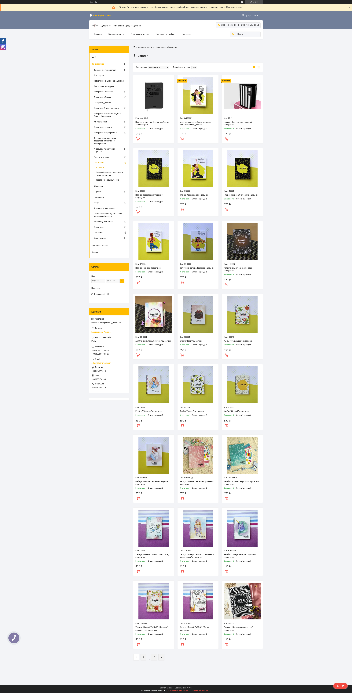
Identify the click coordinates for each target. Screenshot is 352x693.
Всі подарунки (114, 34)
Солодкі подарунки (102, 103)
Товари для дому (101, 157)
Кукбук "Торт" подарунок (191, 341)
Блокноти (100, 167)
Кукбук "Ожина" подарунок (192, 411)
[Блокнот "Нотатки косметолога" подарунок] (242, 601)
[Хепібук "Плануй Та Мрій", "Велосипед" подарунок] (153, 528)
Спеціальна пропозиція (104, 208)
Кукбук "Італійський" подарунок (238, 341)
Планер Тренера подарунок (147, 268)
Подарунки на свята (103, 127)
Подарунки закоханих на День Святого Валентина (107, 115)
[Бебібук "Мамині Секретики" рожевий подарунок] (198, 455)
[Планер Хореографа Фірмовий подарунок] (153, 168)
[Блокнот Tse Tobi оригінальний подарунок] (242, 95)
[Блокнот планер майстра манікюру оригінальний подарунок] (198, 95)
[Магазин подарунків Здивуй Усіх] (94, 25)
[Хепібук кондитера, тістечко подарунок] (153, 314)
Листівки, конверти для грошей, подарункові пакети (108, 214)
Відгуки (95, 252)
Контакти (186, 34)
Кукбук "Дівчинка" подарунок (148, 411)
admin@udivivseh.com (101, 363)
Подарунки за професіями (105, 133)
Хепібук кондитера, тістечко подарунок (153, 341)
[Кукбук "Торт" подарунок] (198, 314)
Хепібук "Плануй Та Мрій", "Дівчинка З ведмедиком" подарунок (197, 555)
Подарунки (99, 227)
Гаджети (97, 192)
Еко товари (99, 197)
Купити (138, 138)
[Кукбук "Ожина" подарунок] (198, 384)
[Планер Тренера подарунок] (153, 241)
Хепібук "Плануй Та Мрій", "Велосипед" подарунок (152, 555)
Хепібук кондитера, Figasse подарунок (197, 268)
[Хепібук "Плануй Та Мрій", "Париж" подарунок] (198, 601)
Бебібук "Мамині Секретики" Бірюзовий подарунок (241, 482)
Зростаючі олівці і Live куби (108, 180)
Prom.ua (189, 688)
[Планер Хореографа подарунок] (198, 168)
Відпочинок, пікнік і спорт (105, 70)
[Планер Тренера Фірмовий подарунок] (242, 168)
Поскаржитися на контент (178, 690)
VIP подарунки (100, 122)
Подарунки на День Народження (109, 81)
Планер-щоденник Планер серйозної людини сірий (152, 123)
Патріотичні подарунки (104, 86)
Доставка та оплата (140, 34)
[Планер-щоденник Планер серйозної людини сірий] (153, 95)
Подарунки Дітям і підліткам (106, 108)
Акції (94, 57)
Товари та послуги (145, 47)
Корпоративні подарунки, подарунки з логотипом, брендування (105, 141)
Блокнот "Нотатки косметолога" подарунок (238, 628)
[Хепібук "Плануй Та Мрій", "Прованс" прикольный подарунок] (153, 601)
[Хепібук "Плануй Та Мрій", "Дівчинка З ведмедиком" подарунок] (198, 528)
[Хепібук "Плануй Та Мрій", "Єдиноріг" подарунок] (242, 528)
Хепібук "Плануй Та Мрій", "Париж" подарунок (195, 628)
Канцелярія (161, 47)
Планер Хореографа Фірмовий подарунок (149, 196)
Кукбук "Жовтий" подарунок (236, 411)
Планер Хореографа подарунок (194, 195)
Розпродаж (99, 75)
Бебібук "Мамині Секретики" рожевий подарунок (197, 482)
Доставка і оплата (100, 245)
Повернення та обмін (165, 34)
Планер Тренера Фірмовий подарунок (241, 195)
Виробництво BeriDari (103, 222)
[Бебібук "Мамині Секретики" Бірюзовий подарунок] (242, 455)
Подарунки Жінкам (102, 97)
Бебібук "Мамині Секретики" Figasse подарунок (151, 482)
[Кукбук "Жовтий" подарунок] (242, 384)
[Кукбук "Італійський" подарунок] (242, 314)
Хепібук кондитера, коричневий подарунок (238, 269)
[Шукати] (233, 34)
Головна (98, 34)
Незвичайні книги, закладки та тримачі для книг (109, 173)
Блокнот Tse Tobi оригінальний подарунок (238, 123)
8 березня (98, 186)
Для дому (98, 232)
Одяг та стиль (100, 238)
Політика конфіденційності (200, 690)
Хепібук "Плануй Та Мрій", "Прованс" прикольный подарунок (151, 628)
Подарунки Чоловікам (103, 92)
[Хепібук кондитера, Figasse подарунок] (198, 241)
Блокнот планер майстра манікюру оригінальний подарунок (195, 123)
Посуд (96, 203)
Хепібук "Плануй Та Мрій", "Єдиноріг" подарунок (240, 555)
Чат (342, 686)
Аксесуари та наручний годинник (104, 150)
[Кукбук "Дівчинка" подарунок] (153, 384)
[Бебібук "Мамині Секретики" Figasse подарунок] (153, 455)
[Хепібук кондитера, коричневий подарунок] (242, 241)
